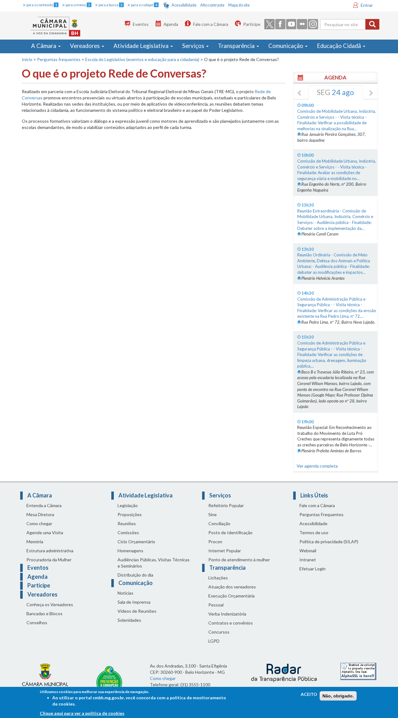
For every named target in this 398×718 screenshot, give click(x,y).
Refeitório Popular (226, 505)
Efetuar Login (312, 568)
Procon (215, 541)
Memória (34, 541)
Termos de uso (313, 532)
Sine (212, 514)
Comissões (128, 532)
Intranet (307, 559)
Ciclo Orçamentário (136, 541)
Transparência (237, 45)
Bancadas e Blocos (44, 613)
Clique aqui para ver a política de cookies (82, 713)
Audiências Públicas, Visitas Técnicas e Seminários (154, 562)
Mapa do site (239, 5)
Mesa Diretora (40, 514)
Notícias (125, 593)
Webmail (307, 550)
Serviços (194, 45)
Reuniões (127, 523)
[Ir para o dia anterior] (299, 93)
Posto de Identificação (230, 532)
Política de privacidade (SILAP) (328, 541)
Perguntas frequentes (59, 59)
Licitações (218, 577)
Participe (251, 24)
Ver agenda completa (317, 465)
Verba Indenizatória (227, 613)
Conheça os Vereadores (49, 604)
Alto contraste (212, 5)
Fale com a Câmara (210, 24)
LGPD (214, 641)
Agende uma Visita (44, 532)
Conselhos (36, 622)
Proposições (130, 514)
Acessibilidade (184, 5)
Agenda (171, 24)
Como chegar (39, 523)
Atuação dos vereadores (232, 586)
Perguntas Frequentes (321, 514)
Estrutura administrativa (49, 550)
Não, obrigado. (338, 695)
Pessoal (216, 604)
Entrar (367, 5)
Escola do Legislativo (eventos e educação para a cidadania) (142, 59)
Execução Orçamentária (231, 595)
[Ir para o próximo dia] (370, 93)
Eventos (141, 24)
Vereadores (85, 45)
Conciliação (219, 523)
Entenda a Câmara (44, 505)
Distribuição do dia (135, 575)
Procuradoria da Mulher (49, 559)
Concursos (218, 632)
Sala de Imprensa (134, 602)
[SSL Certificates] (358, 670)
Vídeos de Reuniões (137, 611)
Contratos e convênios (230, 622)
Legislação (128, 505)
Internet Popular (224, 550)
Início (27, 59)
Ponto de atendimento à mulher (239, 559)
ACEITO (309, 694)
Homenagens (130, 550)
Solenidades (129, 620)
